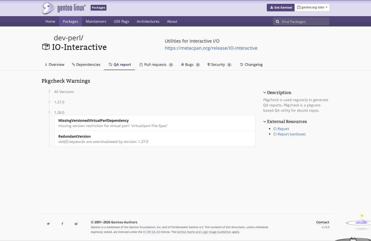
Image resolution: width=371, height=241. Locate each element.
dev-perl (67, 37)
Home (50, 21)
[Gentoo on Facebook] (62, 224)
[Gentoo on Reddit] (76, 224)
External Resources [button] (287, 121)
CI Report (281, 128)
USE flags (121, 21)
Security (220, 64)
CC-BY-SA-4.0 (151, 232)
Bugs (191, 64)
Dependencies (87, 64)
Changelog (253, 64)
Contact (322, 222)
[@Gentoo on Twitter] (48, 224)
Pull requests (157, 64)
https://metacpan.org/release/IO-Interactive (211, 48)
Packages (70, 21)
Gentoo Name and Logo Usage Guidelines (204, 232)
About (172, 21)
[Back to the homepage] (64, 8)
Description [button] (279, 92)
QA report (122, 64)
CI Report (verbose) (289, 134)
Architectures (148, 21)
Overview (56, 64)
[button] (281, 7)
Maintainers (96, 21)
